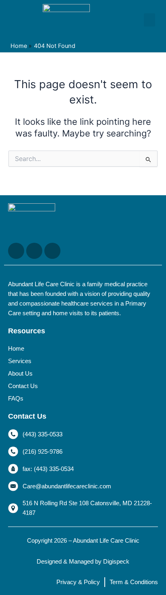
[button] (149, 20)
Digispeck (116, 561)
